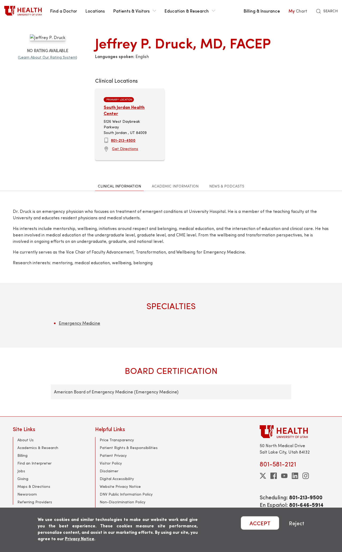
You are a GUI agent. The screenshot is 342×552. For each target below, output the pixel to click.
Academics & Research (37, 447)
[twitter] (263, 476)
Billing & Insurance (262, 11)
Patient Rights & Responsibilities (129, 447)
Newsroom (27, 494)
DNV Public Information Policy (126, 494)
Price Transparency (117, 439)
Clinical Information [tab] (119, 186)
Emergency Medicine (79, 323)
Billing (22, 455)
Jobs (21, 470)
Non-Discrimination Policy (122, 501)
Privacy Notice (79, 538)
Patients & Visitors (131, 11)
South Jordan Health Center (124, 110)
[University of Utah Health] (23, 10)
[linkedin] (295, 476)
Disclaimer (109, 470)
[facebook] (273, 476)
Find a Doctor (63, 11)
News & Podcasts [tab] (226, 186)
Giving (22, 478)
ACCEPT (260, 523)
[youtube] (284, 476)
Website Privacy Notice (120, 486)
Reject (296, 523)
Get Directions (125, 148)
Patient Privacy (113, 455)
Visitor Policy (111, 463)
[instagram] (305, 476)
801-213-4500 (123, 140)
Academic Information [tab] (175, 186)
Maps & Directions (33, 486)
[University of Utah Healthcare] (294, 431)
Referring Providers (34, 501)
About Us (25, 439)
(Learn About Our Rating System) (47, 57)
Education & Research (187, 11)
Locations (95, 11)
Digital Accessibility (117, 478)
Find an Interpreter (34, 463)
